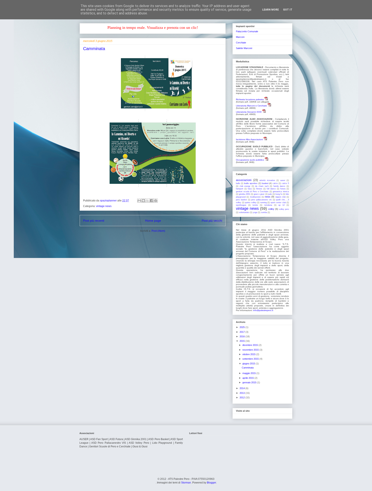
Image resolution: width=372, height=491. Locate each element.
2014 (242, 388)
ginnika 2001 (244, 194)
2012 (242, 397)
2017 (242, 332)
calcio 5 (285, 183)
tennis (255, 205)
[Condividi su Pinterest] (155, 200)
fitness (259, 189)
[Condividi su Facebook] (151, 200)
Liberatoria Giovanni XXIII (249, 112)
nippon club (280, 197)
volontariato (244, 212)
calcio (275, 183)
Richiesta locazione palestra (250, 99)
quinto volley (250, 202)
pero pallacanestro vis (261, 200)
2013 (242, 393)
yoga (255, 212)
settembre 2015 (250, 359)
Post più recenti (93, 220)
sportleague (241, 205)
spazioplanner (108, 200)
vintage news (104, 206)
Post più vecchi (212, 220)
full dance (271, 189)
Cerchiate (241, 42)
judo (270, 194)
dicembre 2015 (250, 345)
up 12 (281, 205)
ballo (238, 183)
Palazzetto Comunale (247, 31)
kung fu (279, 194)
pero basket (241, 200)
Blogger (211, 482)
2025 (242, 327)
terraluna (268, 205)
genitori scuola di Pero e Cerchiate (252, 191)
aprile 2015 (248, 378)
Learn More (270, 9)
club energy (245, 186)
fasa (250, 189)
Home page (153, 220)
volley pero (284, 209)
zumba (264, 212)
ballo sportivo (250, 183)
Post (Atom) (158, 230)
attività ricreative (267, 180)
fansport (239, 189)
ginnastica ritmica (281, 191)
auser (282, 180)
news (267, 196)
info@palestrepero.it (263, 310)
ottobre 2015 (249, 354)
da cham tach (261, 186)
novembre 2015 (250, 349)
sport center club (278, 202)
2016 (242, 336)
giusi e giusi (259, 194)
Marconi (240, 37)
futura (282, 189)
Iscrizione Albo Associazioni (249, 139)
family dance (279, 186)
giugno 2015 (249, 363)
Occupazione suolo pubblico (250, 160)
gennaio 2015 (249, 382)
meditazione (255, 197)
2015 (242, 341)
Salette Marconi (244, 48)
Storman (186, 482)
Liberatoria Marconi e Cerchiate (251, 105)
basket (265, 183)
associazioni (243, 180)
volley (271, 209)
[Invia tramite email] (139, 200)
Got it (287, 9)
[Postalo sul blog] (143, 200)
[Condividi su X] (147, 200)
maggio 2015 (249, 373)
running (263, 202)
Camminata (94, 48)
